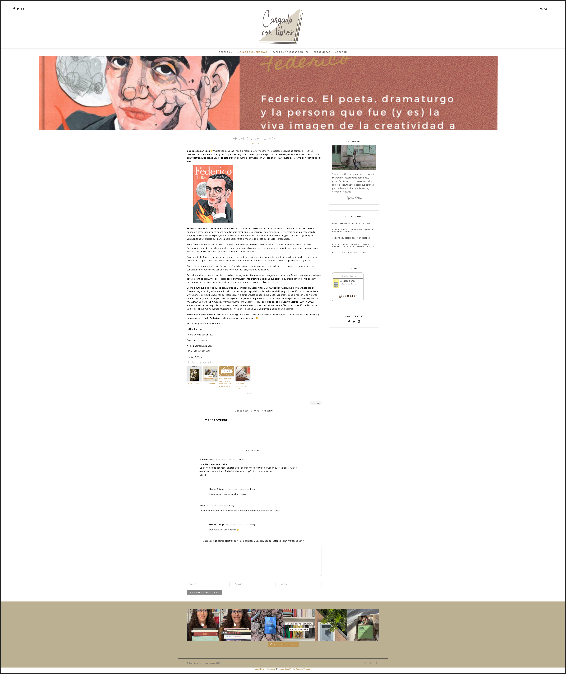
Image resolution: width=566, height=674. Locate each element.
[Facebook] (349, 321)
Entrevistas (322, 52)
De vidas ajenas (347, 281)
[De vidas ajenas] (336, 287)
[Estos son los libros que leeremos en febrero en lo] (203, 625)
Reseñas (224, 52)
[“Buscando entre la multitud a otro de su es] (267, 625)
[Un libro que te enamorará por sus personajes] (299, 625)
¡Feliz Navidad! (209, 383)
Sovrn (249, 394)
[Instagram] (22, 9)
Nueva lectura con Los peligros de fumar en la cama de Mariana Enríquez (353, 245)
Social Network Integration (265, 669)
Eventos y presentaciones (291, 52)
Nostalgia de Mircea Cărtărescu (349, 253)
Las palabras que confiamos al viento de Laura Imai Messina (226, 382)
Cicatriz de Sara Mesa (193, 384)
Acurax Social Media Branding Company (295, 669)
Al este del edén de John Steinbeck (351, 238)
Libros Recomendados (253, 52)
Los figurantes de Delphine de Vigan (352, 223)
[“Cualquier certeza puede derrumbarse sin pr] (331, 625)
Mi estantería (348, 276)
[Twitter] (354, 321)
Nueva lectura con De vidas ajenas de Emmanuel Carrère (352, 231)
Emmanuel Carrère (349, 284)
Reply (241, 459)
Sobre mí (341, 52)
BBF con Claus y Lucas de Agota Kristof (242, 386)
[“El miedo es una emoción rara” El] (363, 625)
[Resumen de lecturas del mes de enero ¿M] (235, 625)
